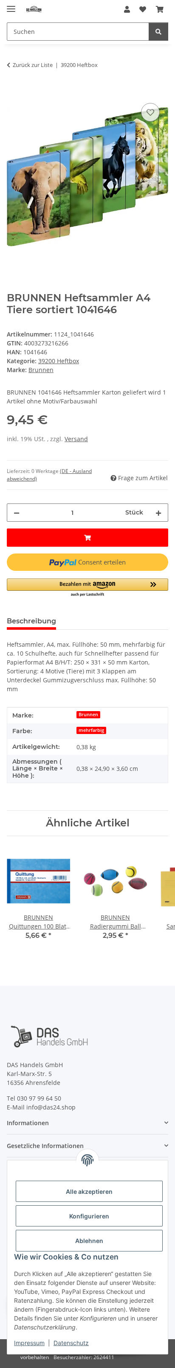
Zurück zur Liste (33, 65)
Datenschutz (71, 1342)
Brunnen (88, 714)
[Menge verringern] (16, 512)
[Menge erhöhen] (158, 512)
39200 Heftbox (58, 361)
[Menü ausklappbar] (11, 5)
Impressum (29, 1342)
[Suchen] (158, 31)
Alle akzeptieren (89, 1191)
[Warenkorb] (159, 9)
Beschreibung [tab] (31, 621)
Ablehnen (89, 1240)
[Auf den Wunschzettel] (150, 112)
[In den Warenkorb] (13, 91)
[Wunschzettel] (143, 9)
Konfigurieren (89, 1216)
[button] (127, 9)
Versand (76, 439)
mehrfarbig (91, 730)
